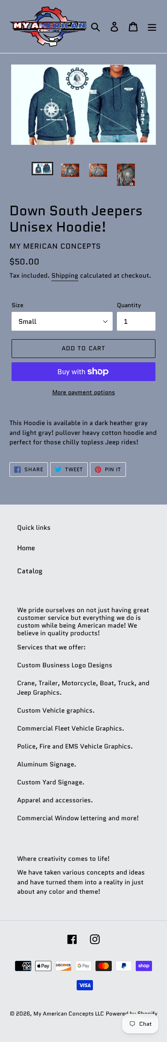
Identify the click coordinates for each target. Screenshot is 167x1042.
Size (18, 305)
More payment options (83, 392)
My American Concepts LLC (68, 1014)
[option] (43, 171)
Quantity (129, 305)
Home (26, 548)
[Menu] (152, 26)
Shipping (64, 275)
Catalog (29, 571)
